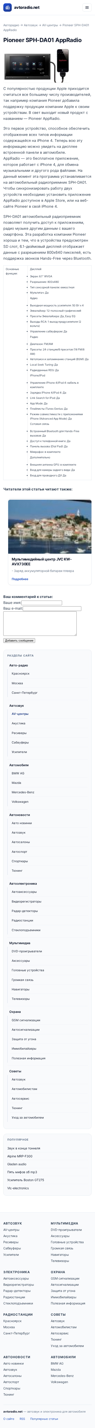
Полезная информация (29, 1058)
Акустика (18, 723)
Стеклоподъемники (26, 930)
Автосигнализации (26, 1029)
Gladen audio (16, 1164)
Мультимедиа (19, 943)
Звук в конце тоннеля (23, 1148)
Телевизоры (21, 999)
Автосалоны (21, 842)
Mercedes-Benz (23, 792)
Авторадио (11, 25)
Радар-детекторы (25, 911)
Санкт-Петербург (25, 692)
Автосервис (20, 1098)
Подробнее (20, 579)
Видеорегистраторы (26, 901)
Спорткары (20, 861)
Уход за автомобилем (28, 1117)
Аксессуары (21, 960)
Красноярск (20, 673)
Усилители (19, 752)
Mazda (16, 782)
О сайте (8, 1419)
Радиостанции (22, 920)
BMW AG (18, 773)
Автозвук (31, 25)
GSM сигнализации (26, 1020)
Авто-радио (18, 665)
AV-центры (50, 25)
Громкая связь (22, 980)
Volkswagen (20, 801)
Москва (17, 683)
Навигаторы (20, 989)
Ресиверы (19, 733)
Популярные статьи (44, 1419)
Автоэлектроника (23, 883)
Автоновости (19, 815)
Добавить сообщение (19, 640)
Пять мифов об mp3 (22, 1172)
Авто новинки (22, 823)
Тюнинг (17, 870)
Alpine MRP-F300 (19, 1156)
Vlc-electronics (18, 1188)
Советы (15, 1071)
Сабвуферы (20, 742)
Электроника (16, 1272)
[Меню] (87, 7)
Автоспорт (19, 851)
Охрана (15, 1012)
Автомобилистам (24, 1089)
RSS (22, 1419)
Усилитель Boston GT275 (25, 1180)
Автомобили (18, 765)
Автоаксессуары (24, 891)
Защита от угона (24, 1039)
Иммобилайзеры (24, 1048)
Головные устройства (28, 970)
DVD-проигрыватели (27, 951)
